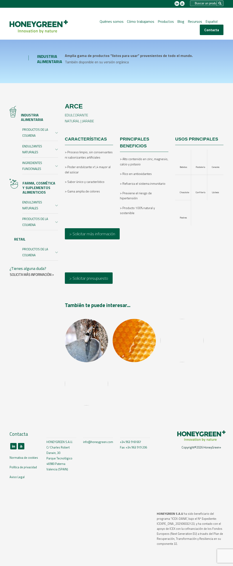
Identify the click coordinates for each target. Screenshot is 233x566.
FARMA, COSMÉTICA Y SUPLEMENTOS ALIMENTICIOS (39, 187)
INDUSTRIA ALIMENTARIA (32, 117)
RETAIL (19, 239)
